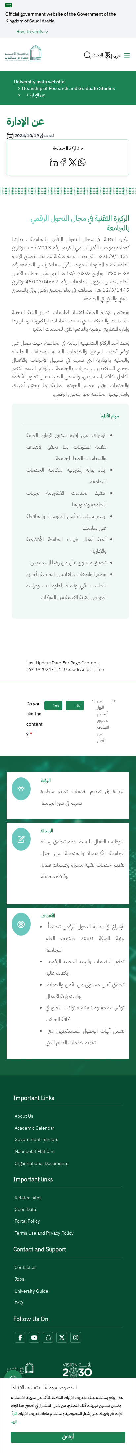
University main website (39, 81)
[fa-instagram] (75, 1337)
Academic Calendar (34, 1128)
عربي (116, 55)
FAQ (19, 1303)
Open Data (25, 1209)
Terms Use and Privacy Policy (44, 1233)
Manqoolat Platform (35, 1151)
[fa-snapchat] (48, 1337)
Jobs (19, 1279)
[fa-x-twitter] (61, 1337)
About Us (24, 1116)
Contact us (26, 1267)
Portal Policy (27, 1221)
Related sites (28, 1197)
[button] (73, 32)
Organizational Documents (41, 1163)
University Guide (31, 1291)
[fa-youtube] (34, 1337)
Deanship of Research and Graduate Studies (68, 88)
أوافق (68, 1437)
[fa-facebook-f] (20, 1337)
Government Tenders (36, 1139)
